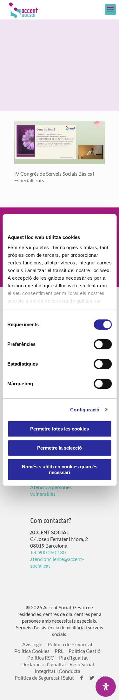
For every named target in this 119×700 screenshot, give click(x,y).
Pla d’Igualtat (73, 657)
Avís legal (32, 644)
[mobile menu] (110, 9)
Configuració (84, 409)
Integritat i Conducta (57, 671)
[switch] (103, 344)
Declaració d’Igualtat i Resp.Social (57, 664)
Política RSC (40, 657)
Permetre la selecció (59, 448)
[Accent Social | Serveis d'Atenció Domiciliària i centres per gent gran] (23, 10)
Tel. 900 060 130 (48, 552)
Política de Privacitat (70, 644)
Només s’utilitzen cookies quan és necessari (59, 469)
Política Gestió (85, 651)
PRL (59, 651)
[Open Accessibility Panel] (106, 686)
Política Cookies (32, 651)
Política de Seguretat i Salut (44, 678)
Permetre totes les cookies (59, 428)
